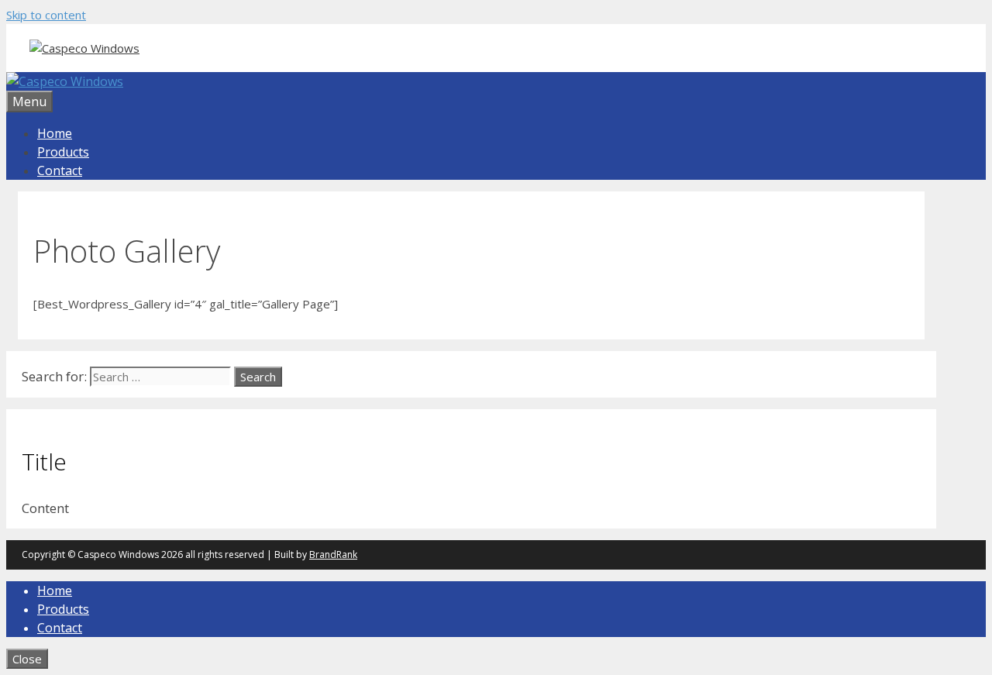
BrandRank (333, 554)
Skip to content (46, 14)
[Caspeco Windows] (64, 81)
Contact (59, 170)
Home (54, 133)
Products (63, 151)
